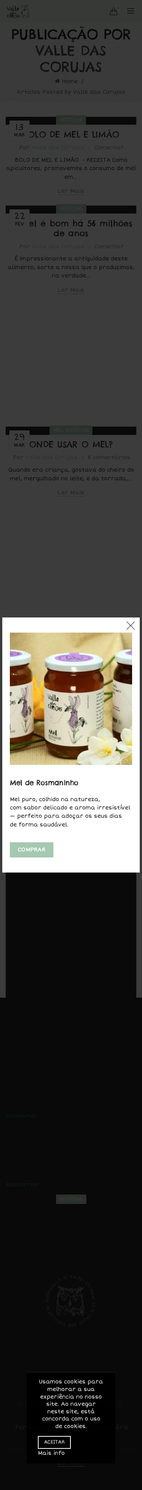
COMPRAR (31, 849)
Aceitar (54, 1442)
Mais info (51, 1453)
